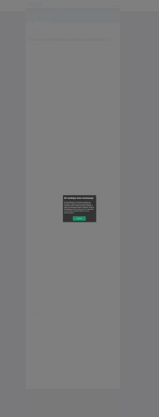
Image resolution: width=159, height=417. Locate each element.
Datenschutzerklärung (69, 212)
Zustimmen (79, 218)
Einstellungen (79, 209)
